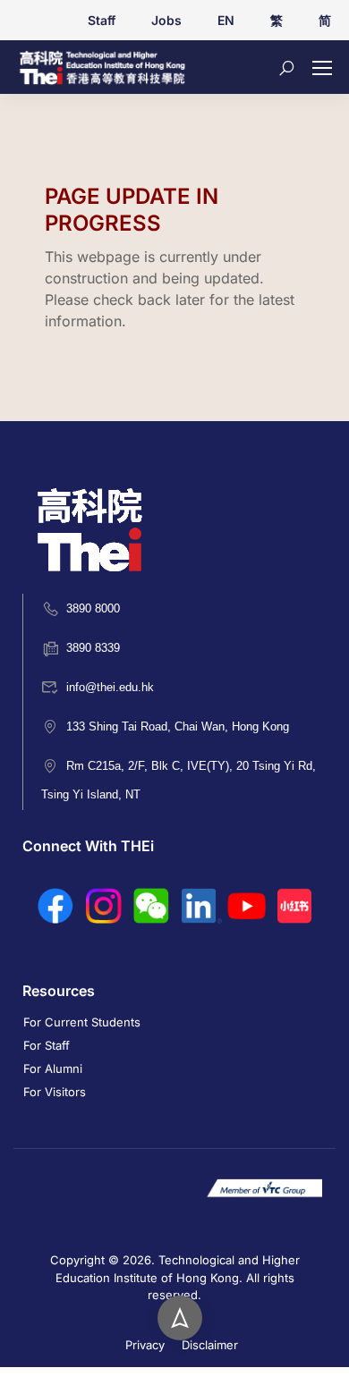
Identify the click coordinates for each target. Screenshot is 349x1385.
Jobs (166, 20)
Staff (101, 20)
